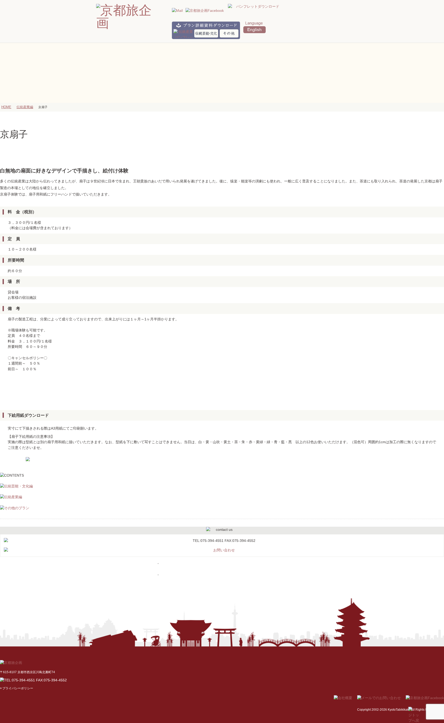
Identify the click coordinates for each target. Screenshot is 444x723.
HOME (6, 107)
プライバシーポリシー (17, 688)
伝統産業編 (24, 107)
